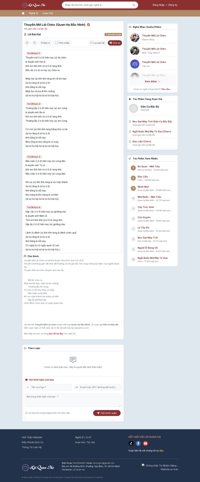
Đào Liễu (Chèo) (141, 141)
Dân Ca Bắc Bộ (40, 28)
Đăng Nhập (159, 4)
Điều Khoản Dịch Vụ (32, 442)
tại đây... (160, 450)
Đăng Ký (172, 4)
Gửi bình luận (109, 413)
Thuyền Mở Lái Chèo (154, 35)
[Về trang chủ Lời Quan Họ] (38, 467)
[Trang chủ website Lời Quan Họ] (23, 13)
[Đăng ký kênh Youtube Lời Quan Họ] (146, 444)
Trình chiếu (64, 43)
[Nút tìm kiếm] (134, 5)
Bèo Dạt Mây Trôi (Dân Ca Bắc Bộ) (152, 121)
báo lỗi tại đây (56, 333)
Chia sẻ (116, 43)
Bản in (46, 43)
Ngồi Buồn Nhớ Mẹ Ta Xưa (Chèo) (151, 131)
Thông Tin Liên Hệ (32, 447)
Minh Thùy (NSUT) (151, 53)
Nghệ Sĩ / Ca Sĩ (83, 437)
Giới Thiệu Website (32, 437)
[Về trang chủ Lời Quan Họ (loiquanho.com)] (34, 5)
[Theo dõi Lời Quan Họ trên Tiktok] (132, 444)
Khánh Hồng (148, 39)
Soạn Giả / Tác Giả (85, 442)
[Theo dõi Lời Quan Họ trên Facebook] (139, 444)
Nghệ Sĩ (33, 13)
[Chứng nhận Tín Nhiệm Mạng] (160, 467)
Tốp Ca (145, 66)
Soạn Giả (48, 13)
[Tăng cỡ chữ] (27, 43)
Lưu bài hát (99, 43)
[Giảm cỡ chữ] (34, 43)
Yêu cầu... (166, 89)
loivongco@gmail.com (103, 463)
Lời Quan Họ (79, 469)
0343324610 (79, 463)
